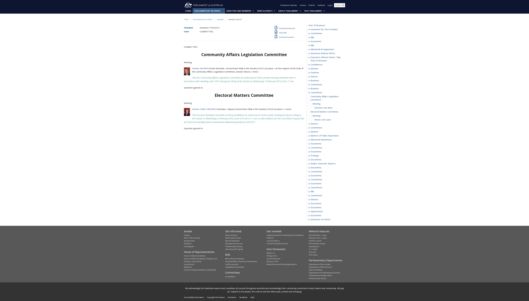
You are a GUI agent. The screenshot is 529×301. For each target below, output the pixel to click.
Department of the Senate (319, 264)
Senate (187, 235)
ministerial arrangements (322, 49)
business (315, 80)
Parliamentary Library (233, 246)
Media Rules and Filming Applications (282, 264)
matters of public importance (325, 135)
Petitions (270, 238)
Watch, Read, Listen (233, 238)
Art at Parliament (273, 258)
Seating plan (189, 246)
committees (316, 33)
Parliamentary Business (207, 11)
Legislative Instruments (234, 267)
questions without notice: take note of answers (326, 59)
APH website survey (317, 243)
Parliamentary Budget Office (320, 275)
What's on (271, 253)
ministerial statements (321, 139)
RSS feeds (313, 255)
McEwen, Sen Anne (323, 107)
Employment (314, 246)
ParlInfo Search (315, 241)
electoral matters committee (324, 111)
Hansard (220, 19)
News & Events (264, 11)
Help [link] (252, 297)
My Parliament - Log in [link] (318, 235)
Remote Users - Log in (318, 238)
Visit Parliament (313, 11)
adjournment (317, 211)
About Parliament (288, 11)
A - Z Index (313, 249)
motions (314, 68)
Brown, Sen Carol (323, 119)
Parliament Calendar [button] (288, 5)
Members (188, 267)
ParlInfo (311, 5)
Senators (187, 243)
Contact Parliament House (277, 243)
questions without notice (323, 53)
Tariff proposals (231, 264)
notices (314, 76)
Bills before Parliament (234, 258)
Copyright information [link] (216, 297)
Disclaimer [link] (232, 297)
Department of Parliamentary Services (324, 272)
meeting (316, 103)
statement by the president (324, 29)
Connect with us (273, 241)
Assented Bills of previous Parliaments (241, 261)
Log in (330, 5)
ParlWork (321, 5)
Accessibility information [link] (194, 297)
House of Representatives (195, 256)
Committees (230, 276)
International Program (234, 249)
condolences (317, 64)
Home (188, 11)
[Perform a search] (343, 5)
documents (316, 41)
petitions (315, 72)
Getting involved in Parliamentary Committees (285, 235)
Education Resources (234, 243)
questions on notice (320, 219)
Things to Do (272, 256)
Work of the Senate (192, 238)
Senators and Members (238, 11)
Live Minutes (189, 264)
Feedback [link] (243, 297)
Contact (303, 5)
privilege (315, 155)
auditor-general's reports (323, 163)
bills (312, 37)
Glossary (312, 252)
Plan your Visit (272, 261)
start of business (316, 25)
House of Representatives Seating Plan (200, 270)
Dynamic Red (189, 241)
